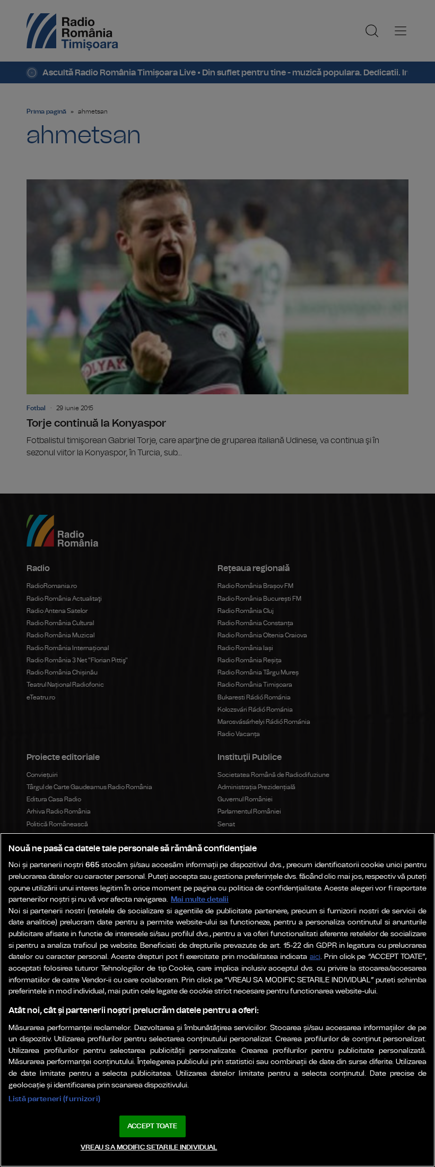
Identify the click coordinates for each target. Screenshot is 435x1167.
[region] (217, 1000)
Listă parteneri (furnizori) (54, 1099)
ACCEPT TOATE (152, 1126)
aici (315, 957)
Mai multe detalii (200, 899)
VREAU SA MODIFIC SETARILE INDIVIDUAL (149, 1147)
